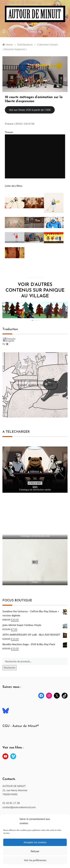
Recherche (9, 667)
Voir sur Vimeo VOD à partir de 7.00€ (30, 109)
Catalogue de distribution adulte (35, 489)
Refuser (35, 851)
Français (10, 338)
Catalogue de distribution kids (35, 536)
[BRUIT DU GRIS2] (35, 74)
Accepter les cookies (35, 842)
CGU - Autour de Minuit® (20, 726)
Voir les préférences (35, 860)
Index (35, 582)
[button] (3, 310)
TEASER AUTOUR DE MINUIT (35, 385)
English (10, 340)
